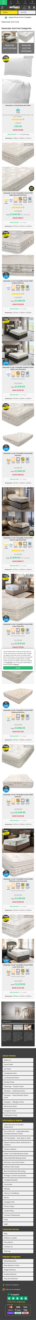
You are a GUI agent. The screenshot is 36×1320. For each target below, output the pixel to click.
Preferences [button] (16, 664)
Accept (18, 668)
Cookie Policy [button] (9, 662)
